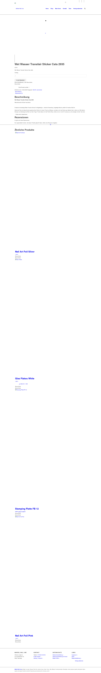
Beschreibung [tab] (18, 91)
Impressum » (75, 655)
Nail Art (34, 90)
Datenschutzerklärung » (58, 655)
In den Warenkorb (20, 80)
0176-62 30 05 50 (41, 655)
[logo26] (19, 8)
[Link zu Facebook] (80, 1)
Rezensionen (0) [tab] (19, 93)
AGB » (73, 656)
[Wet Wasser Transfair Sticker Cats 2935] (32, 15)
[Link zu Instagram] (78, 1)
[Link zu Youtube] (83, 1)
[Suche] (84, 8)
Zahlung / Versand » (38, 658)
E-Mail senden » (37, 656)
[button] (23, 82)
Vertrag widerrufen (79, 661)
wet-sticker (39, 90)
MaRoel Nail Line (18, 669)
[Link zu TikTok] (85, 1)
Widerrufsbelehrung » (76, 658)
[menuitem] (47, 8)
